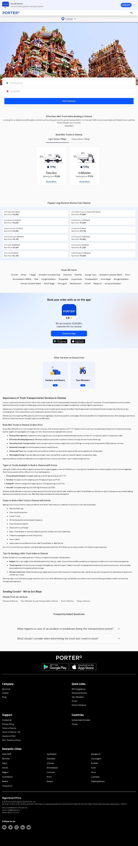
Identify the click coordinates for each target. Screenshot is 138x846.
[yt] (28, 827)
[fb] (4, 827)
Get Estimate (69, 101)
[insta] (16, 827)
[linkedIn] (22, 827)
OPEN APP (126, 5)
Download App (69, 333)
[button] (69, 19)
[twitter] (10, 827)
